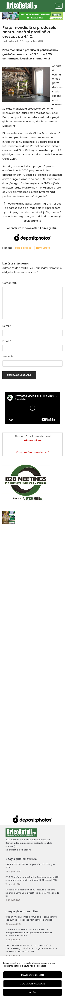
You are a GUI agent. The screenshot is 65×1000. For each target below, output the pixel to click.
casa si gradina (23, 247)
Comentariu (9, 283)
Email (6, 341)
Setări (32, 992)
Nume (7, 326)
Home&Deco (43, 247)
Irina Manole (12, 41)
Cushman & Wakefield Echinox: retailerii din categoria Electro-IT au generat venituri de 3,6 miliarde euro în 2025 (29, 932)
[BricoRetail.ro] (21, 6)
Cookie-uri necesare (32, 983)
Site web (7, 356)
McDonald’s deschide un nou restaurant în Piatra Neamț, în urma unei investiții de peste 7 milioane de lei (32, 892)
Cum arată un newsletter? (32, 452)
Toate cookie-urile (32, 975)
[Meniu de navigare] (59, 6)
